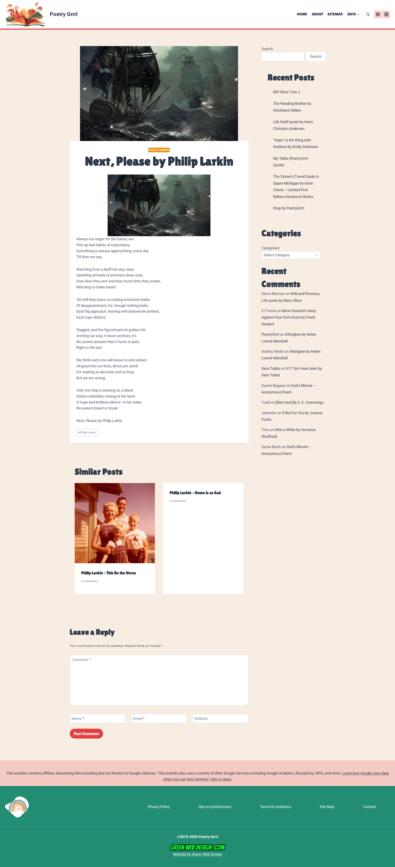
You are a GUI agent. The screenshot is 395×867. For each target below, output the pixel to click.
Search (267, 49)
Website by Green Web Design (197, 854)
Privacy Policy (159, 807)
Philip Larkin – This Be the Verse (108, 573)
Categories (270, 248)
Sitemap (335, 14)
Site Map (327, 807)
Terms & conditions (275, 807)
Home (302, 14)
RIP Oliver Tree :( (286, 92)
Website (201, 719)
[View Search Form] (368, 14)
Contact (369, 807)
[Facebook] (378, 14)
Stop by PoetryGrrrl (288, 208)
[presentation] (115, 523)
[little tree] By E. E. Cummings (299, 402)
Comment (81, 660)
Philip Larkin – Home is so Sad (195, 492)
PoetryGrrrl (270, 334)
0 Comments (89, 581)
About (317, 14)
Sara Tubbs (270, 368)
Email (139, 719)
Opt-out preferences (215, 807)
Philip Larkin (159, 149)
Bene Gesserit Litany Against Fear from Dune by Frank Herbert (288, 317)
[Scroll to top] (390, 810)
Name (78, 719)
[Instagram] (386, 14)
